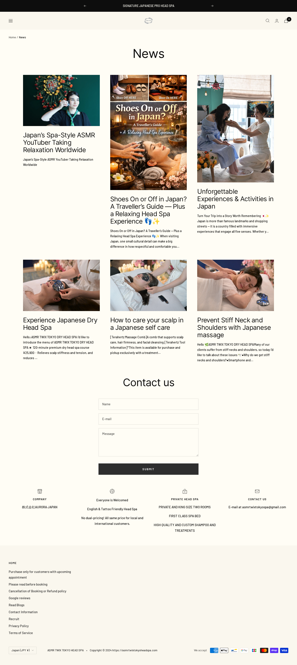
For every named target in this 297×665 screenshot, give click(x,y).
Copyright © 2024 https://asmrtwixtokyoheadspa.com (123, 650)
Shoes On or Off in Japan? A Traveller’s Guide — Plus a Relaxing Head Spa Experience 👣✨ (148, 210)
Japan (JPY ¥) (21, 650)
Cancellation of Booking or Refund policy (37, 591)
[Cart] (286, 21)
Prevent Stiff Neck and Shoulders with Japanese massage (234, 327)
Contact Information (23, 612)
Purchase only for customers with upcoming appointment (40, 574)
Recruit (14, 619)
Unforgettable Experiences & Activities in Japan (235, 198)
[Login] (277, 21)
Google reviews (19, 598)
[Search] (268, 21)
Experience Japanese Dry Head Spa (60, 323)
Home (12, 37)
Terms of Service (21, 633)
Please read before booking (28, 584)
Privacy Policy (19, 626)
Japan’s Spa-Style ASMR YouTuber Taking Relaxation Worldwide (59, 142)
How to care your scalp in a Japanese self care (147, 323)
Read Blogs (16, 605)
